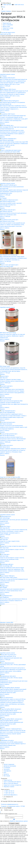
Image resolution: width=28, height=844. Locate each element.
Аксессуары (6, 29)
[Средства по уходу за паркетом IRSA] (10, 466)
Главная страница (6, 11)
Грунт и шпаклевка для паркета (12, 781)
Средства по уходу (8, 28)
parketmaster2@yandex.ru (10, 794)
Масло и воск (6, 26)
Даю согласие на (14, 821)
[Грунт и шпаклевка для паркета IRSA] (10, 150)
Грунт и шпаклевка (8, 24)
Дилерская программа (10, 766)
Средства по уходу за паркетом (12, 785)
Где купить (7, 769)
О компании (7, 767)
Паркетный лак (7, 23)
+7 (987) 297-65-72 (7, 4)
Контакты (6, 774)
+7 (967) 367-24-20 (18, 4)
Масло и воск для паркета (11, 783)
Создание (4, 806)
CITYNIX (22, 806)
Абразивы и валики (9, 786)
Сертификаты (7, 771)
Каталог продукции (9, 764)
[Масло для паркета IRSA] (9, 264)
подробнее (3, 74)
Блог (5, 772)
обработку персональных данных (19, 821)
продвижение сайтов (14, 806)
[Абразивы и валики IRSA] (8, 613)
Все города (7, 775)
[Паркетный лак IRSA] (7, 32)
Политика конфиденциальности (9, 804)
